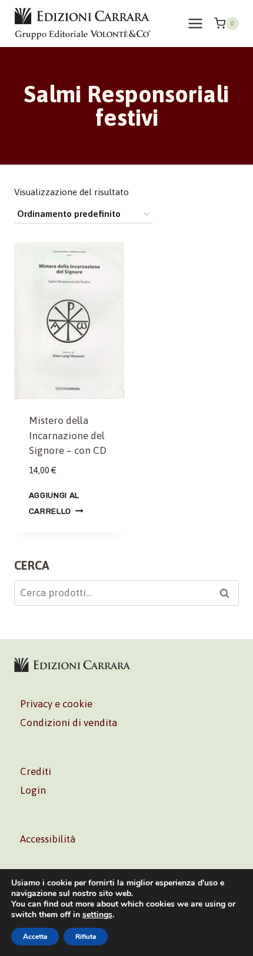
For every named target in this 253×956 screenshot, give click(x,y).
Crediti (35, 771)
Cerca (228, 594)
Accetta (35, 936)
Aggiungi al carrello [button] (54, 503)
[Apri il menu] (195, 23)
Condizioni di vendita (68, 722)
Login (33, 790)
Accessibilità (47, 839)
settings (97, 915)
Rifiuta (85, 936)
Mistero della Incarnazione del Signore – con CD (67, 435)
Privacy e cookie (56, 704)
